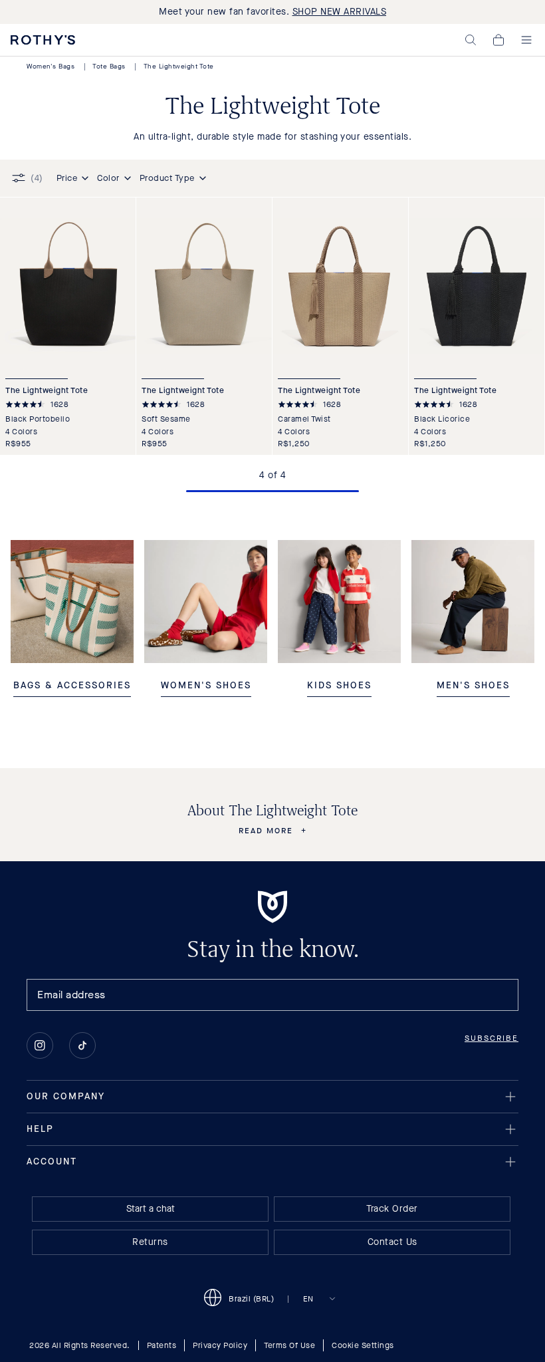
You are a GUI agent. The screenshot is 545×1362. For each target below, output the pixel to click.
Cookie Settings (363, 1345)
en (308, 1299)
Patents (162, 1345)
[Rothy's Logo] (43, 40)
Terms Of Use (289, 1345)
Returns (150, 1242)
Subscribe (491, 1038)
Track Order (392, 1208)
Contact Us (392, 1242)
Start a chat (150, 1208)
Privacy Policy (220, 1345)
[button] (470, 40)
